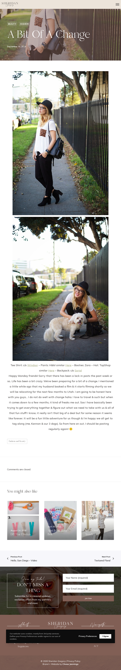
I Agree (105, 636)
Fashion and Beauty (17, 441)
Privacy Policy (73, 661)
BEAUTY (12, 24)
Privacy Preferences (88, 636)
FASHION (24, 24)
